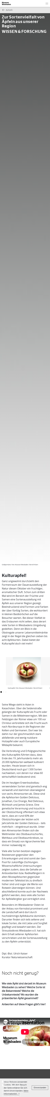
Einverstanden (40, 1088)
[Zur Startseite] (6, 3)
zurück (9, 10)
